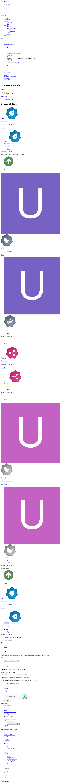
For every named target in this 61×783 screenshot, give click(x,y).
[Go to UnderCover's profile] (30, 462)
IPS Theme (6, 719)
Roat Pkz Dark (11, 722)
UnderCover (5, 484)
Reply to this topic (8, 99)
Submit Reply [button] (7, 700)
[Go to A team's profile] (3, 89)
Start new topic (7, 100)
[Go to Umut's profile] (30, 233)
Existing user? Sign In (9, 44)
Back (8, 747)
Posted (6, 124)
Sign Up (6, 65)
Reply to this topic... (6, 666)
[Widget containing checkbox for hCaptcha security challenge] (16, 697)
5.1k (8, 386)
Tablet (5, 690)
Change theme (4, 781)
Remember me (10, 58)
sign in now (34, 655)
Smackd (3, 368)
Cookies (6, 726)
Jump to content (5, 1)
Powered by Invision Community (9, 729)
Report (8, 149)
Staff (8, 24)
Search (8, 32)
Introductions (13, 94)
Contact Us (6, 725)
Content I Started (11, 31)
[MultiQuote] (4, 582)
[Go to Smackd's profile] (3, 358)
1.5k (8, 330)
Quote (5, 170)
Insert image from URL (13, 683)
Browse (6, 21)
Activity (6, 25)
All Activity (10, 27)
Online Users (10, 22)
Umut (2, 255)
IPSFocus (13, 719)
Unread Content (11, 29)
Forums (6, 18)
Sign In (9, 60)
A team (3, 128)
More (8, 34)
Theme (5, 720)
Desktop (6, 688)
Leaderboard (7, 19)
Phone (5, 691)
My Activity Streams (12, 28)
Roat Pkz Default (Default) (14, 723)
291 (8, 146)
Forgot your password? (13, 62)
